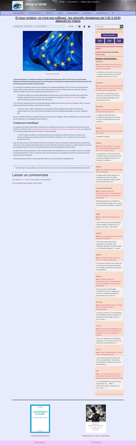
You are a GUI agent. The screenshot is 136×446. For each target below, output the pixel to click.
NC (113, 13)
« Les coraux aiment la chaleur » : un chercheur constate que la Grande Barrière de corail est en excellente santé (109, 376)
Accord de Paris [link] (74, 97)
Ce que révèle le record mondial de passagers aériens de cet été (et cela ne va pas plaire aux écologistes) (109, 88)
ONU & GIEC (49, 13)
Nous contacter (96, 442)
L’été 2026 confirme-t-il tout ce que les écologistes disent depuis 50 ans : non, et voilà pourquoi (108, 148)
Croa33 (98, 326)
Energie (60, 13)
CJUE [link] (56, 92)
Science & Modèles (18, 13)
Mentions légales (39, 442)
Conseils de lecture (101, 13)
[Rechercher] (121, 26)
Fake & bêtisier (87, 13)
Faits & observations (35, 13)
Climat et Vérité (35, 4)
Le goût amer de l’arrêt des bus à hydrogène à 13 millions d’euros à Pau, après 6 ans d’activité (108, 67)
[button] (79, 26)
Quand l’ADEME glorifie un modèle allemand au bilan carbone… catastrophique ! (109, 307)
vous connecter (26, 179)
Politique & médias (72, 13)
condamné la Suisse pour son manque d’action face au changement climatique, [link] (57, 129)
